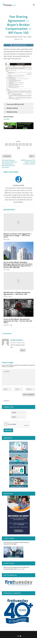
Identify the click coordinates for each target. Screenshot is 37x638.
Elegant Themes (15, 633)
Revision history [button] (12, 108)
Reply (23, 350)
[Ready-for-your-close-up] (18, 131)
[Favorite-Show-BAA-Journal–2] (18, 515)
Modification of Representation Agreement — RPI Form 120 (17, 293)
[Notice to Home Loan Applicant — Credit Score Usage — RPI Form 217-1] (18, 222)
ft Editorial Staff (17, 37)
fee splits (6, 119)
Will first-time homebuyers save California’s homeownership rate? (16, 568)
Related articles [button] (12, 112)
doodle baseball (16, 340)
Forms (17, 39)
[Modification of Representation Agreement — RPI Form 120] (18, 281)
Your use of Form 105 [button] (15, 104)
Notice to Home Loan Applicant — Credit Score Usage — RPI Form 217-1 (18, 235)
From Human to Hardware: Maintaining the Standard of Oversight (16, 543)
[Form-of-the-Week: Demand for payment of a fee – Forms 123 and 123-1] (18, 308)
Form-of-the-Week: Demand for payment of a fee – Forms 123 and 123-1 (18, 321)
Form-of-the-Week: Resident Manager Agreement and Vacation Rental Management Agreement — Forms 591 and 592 (18, 265)
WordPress (30, 633)
